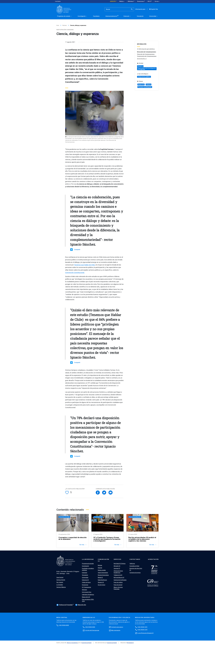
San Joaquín (59, 582)
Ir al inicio (58, 1)
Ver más (83, 544)
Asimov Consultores (72, 642)
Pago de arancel (118, 584)
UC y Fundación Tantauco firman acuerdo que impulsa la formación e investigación (106, 539)
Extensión (84, 572)
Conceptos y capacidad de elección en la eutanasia (73, 538)
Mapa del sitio (81, 605)
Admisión (113, 1)
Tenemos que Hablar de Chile (84, 265)
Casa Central (59, 577)
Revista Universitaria (103, 575)
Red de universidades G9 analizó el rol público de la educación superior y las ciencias (142, 539)
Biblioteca (131, 1)
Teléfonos (132, 563)
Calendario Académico (88, 594)
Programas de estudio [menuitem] (64, 16)
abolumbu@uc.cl (142, 58)
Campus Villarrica (61, 587)
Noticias (64, 25)
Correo (157, 1)
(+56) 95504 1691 (142, 627)
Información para (141, 9)
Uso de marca (101, 584)
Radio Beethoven (102, 580)
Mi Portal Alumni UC (119, 577)
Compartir (77, 249)
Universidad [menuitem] (153, 16)
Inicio (57, 25)
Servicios (117, 559)
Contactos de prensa (135, 572)
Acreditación (153, 559)
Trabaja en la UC (118, 575)
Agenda (100, 567)
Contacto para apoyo (117, 627)
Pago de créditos (118, 582)
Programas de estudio (88, 563)
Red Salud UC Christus (119, 563)
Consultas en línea (134, 566)
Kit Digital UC (130, 642)
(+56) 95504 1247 (142, 629)
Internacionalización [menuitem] (111, 16)
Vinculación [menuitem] (140, 16)
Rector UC (141, 84)
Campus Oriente (60, 580)
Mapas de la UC (86, 597)
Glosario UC (101, 582)
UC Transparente (86, 587)
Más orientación (115, 630)
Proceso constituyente (144, 87)
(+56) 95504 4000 (64, 625)
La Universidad (88, 559)
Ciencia (148, 84)
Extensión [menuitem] (127, 16)
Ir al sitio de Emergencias (92, 630)
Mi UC (149, 1)
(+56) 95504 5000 (90, 627)
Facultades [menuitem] (96, 16)
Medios (122, 1)
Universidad (85, 577)
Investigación (98, 517)
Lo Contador (59, 584)
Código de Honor (86, 582)
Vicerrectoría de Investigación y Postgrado (147, 68)
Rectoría (140, 66)
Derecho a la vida (64, 517)
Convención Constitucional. (75, 272)
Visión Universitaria (103, 572)
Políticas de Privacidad (65, 605)
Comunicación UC (103, 560)
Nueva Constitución (135, 517)
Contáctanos (135, 559)
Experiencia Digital (86, 642)
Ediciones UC (85, 580)
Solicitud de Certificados (120, 580)
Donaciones (140, 1)
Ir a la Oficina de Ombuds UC (145, 633)
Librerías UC (117, 568)
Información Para (86, 592)
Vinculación (85, 575)
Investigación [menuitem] (82, 16)
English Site (153, 9)
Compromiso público (144, 76)
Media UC (100, 577)
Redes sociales (102, 570)
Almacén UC (117, 566)
